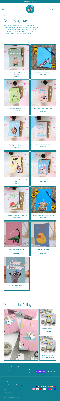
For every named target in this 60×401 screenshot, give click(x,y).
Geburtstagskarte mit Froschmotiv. (16, 108)
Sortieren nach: (29, 42)
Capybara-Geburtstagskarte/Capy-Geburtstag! (16, 73)
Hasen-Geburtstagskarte (43, 179)
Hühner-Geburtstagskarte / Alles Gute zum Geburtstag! (16, 144)
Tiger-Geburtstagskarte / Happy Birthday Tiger (16, 180)
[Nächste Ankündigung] (57, 1)
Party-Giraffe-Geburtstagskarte (43, 72)
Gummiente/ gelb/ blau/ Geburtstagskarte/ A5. (43, 250)
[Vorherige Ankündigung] (2, 1)
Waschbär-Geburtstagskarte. (16, 285)
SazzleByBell (9, 397)
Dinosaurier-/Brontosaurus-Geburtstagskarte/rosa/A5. (16, 250)
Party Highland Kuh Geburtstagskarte (43, 215)
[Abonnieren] (28, 371)
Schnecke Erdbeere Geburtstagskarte (16, 215)
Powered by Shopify (16, 397)
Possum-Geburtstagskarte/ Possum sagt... (43, 109)
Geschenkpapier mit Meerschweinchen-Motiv (48, 329)
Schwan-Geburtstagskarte (43, 144)
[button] (3, 9)
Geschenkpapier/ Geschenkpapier (47, 356)
